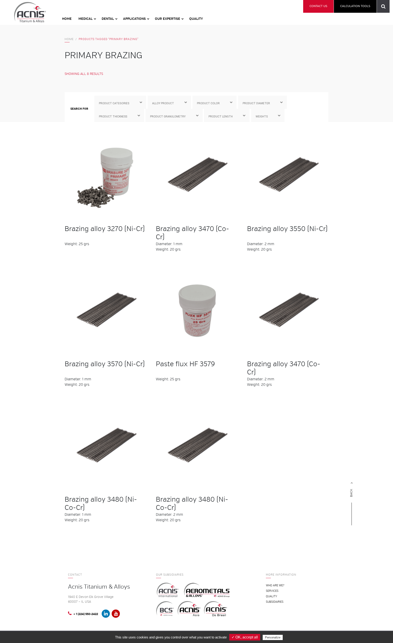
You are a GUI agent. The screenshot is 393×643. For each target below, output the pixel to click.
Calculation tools (355, 6)
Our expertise (167, 19)
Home (67, 19)
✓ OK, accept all (245, 637)
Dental (108, 19)
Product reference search (383, 6)
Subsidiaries (274, 602)
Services (272, 591)
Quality (196, 19)
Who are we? (275, 585)
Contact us (318, 6)
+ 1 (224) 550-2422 (85, 614)
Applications (134, 19)
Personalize (272, 637)
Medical (85, 19)
